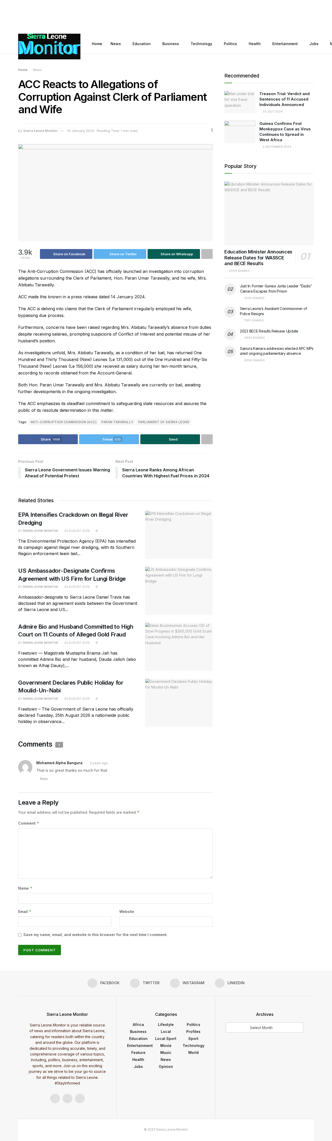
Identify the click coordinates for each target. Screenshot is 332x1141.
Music (165, 1052)
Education (142, 43)
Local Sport (165, 1038)
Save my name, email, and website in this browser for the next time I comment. (95, 934)
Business (170, 43)
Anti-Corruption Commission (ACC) (63, 422)
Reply (44, 779)
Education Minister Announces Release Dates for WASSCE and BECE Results (258, 257)
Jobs (314, 43)
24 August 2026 (76, 531)
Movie (165, 1045)
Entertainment (285, 43)
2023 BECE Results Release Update (269, 331)
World (193, 1052)
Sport (193, 1038)
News (115, 43)
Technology (201, 43)
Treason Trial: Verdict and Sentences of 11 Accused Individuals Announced (284, 99)
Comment (28, 823)
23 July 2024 (272, 111)
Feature (138, 1052)
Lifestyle (166, 1024)
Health (255, 43)
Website (126, 911)
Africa (138, 1024)
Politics (230, 43)
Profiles (193, 1031)
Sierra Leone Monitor (40, 131)
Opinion (166, 1066)
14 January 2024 (80, 131)
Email (24, 911)
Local (166, 1031)
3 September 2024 (276, 146)
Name (25, 888)
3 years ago (99, 763)
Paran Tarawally (117, 422)
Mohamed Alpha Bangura (59, 763)
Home (97, 43)
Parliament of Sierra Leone (163, 422)
